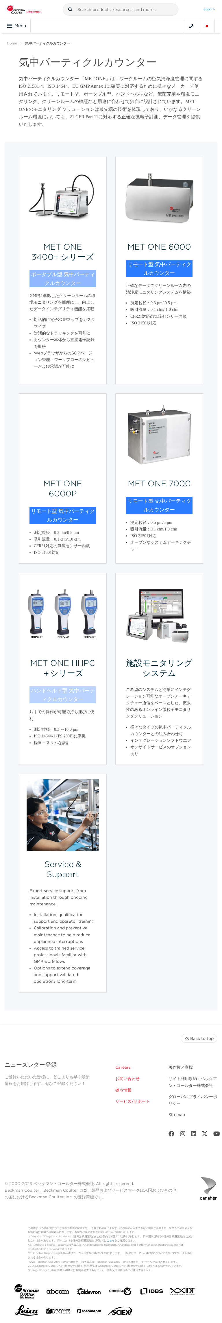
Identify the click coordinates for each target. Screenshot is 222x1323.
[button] (70, 9)
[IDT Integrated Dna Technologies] (182, 1292)
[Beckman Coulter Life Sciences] (23, 9)
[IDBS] (151, 1292)
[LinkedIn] (193, 1135)
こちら (110, 1240)
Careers (123, 1067)
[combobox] (120, 9)
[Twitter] (205, 1135)
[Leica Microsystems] (26, 1312)
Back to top (202, 1038)
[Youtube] (216, 1135)
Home (12, 43)
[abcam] (58, 1292)
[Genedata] (120, 1292)
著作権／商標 (181, 1067)
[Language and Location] (207, 26)
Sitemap (177, 1114)
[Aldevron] (89, 1292)
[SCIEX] (120, 1312)
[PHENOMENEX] (89, 1312)
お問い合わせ (127, 1078)
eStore (209, 9)
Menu (20, 25)
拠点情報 (123, 1090)
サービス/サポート (132, 1101)
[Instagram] (182, 1135)
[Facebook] (171, 1135)
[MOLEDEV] (58, 1312)
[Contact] (191, 26)
